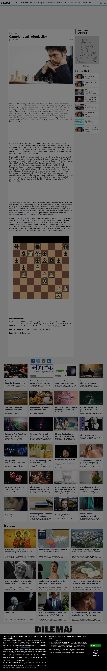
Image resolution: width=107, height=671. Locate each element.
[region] (53, 652)
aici (8, 660)
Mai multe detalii (25, 647)
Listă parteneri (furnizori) (56, 654)
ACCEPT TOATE (95, 645)
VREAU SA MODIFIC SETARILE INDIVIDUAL (95, 653)
